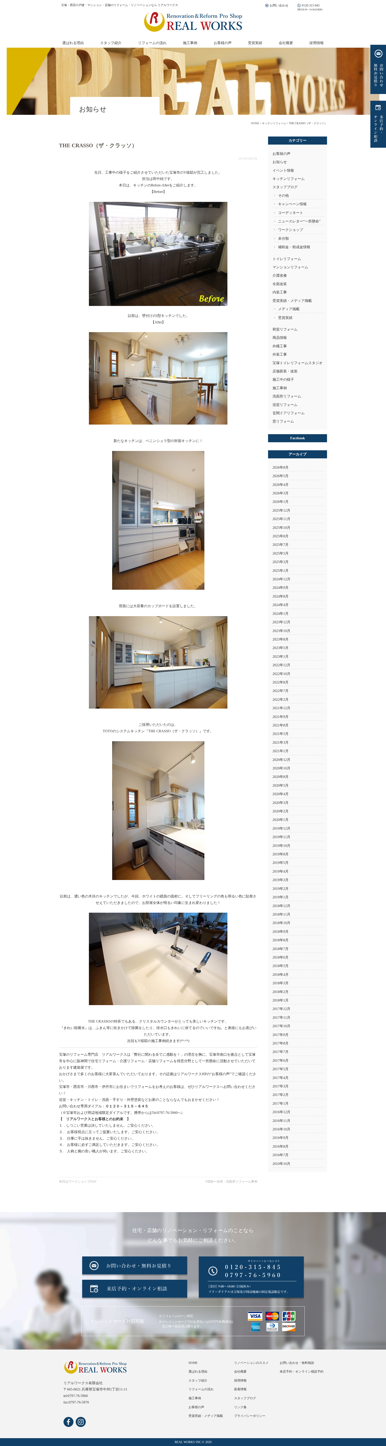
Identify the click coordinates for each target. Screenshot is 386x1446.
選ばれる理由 (73, 43)
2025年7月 (281, 545)
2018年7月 (281, 949)
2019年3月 (281, 880)
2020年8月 (281, 777)
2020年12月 (281, 760)
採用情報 (316, 43)
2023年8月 (281, 639)
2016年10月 (281, 1129)
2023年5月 (281, 648)
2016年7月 (281, 1155)
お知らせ (280, 162)
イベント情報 (283, 170)
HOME (193, 1363)
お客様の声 (223, 43)
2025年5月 (281, 553)
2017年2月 (281, 1095)
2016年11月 (281, 1121)
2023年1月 (281, 656)
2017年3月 (281, 1086)
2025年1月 (281, 570)
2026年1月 (281, 502)
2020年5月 (281, 785)
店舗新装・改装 (285, 371)
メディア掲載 (289, 309)
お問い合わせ (279, 5)
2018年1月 (281, 1000)
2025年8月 (281, 536)
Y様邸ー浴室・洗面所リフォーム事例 (231, 1181)
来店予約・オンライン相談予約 (301, 1371)
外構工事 (280, 346)
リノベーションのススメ (251, 1363)
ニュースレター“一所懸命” (299, 221)
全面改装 (280, 284)
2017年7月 (281, 1052)
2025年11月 (281, 519)
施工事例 (190, 43)
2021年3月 (281, 742)
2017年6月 (281, 1060)
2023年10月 (281, 631)
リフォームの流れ (152, 43)
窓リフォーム (283, 421)
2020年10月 (281, 768)
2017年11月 (281, 1017)
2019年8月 (281, 854)
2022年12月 (281, 665)
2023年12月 (281, 622)
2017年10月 (281, 1026)
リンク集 (240, 1407)
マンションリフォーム (290, 267)
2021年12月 (281, 708)
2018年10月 (281, 923)
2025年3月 (281, 562)
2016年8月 (281, 1146)
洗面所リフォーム (287, 396)
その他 (283, 195)
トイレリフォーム (287, 259)
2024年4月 (281, 605)
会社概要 (286, 43)
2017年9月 (281, 1035)
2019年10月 (281, 846)
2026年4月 (281, 485)
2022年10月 (281, 674)
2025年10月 (281, 528)
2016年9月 (281, 1138)
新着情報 (240, 1389)
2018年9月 (281, 931)
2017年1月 (281, 1103)
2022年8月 (281, 682)
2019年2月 (281, 889)
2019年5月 (281, 863)
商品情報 (280, 338)
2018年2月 (281, 992)
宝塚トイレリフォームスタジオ (298, 363)
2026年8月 (281, 467)
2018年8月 (281, 940)
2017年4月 (281, 1078)
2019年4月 (281, 871)
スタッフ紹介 (111, 43)
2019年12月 (281, 828)
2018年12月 (281, 906)
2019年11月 (281, 837)
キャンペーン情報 (292, 204)
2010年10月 (281, 1164)
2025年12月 (281, 510)
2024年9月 (281, 588)
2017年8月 (281, 1043)
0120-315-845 (311, 5)
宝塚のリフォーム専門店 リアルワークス (93, 1054)
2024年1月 (281, 613)
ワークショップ (290, 230)
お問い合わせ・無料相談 (297, 1363)
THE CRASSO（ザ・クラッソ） (173, 731)
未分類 (283, 238)
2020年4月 (281, 794)
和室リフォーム (285, 329)
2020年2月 (281, 811)
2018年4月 (281, 974)
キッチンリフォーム (289, 179)
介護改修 (280, 275)
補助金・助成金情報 (294, 247)
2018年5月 (281, 966)
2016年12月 (281, 1112)
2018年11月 (281, 914)
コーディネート (290, 213)
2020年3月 (281, 803)
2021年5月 (281, 734)
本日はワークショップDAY (78, 1181)
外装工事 (280, 354)
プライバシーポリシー (249, 1416)
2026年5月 (281, 476)
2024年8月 (281, 596)
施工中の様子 (283, 379)
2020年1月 (281, 820)
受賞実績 (255, 43)
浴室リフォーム (285, 405)
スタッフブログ (285, 187)
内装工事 (280, 292)
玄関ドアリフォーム (289, 413)
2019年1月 (281, 897)
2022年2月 (281, 699)
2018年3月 (281, 983)
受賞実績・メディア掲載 (292, 301)
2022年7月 (281, 691)
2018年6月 (281, 957)
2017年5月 (281, 1069)
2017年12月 (281, 1009)
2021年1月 (281, 751)
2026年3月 (281, 493)
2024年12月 (281, 579)
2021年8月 (281, 725)
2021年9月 (281, 717)
